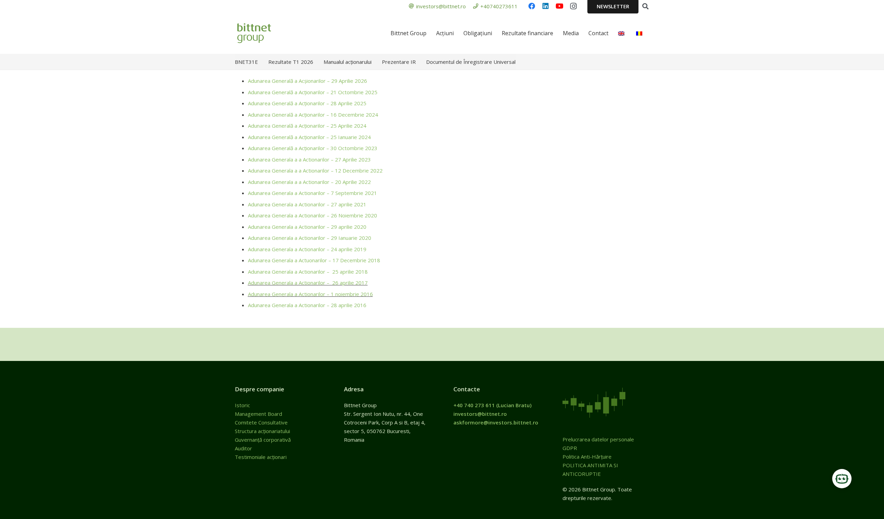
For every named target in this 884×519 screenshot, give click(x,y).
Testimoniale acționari (261, 456)
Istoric (243, 405)
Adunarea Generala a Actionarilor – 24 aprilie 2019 (307, 249)
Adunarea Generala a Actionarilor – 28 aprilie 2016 (307, 305)
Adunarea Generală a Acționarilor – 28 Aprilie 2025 (307, 103)
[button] (645, 6)
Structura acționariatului (262, 431)
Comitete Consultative (261, 422)
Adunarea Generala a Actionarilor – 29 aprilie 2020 (307, 226)
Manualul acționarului (348, 61)
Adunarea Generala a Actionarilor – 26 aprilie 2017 (308, 282)
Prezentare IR (399, 61)
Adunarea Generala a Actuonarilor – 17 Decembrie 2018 (314, 260)
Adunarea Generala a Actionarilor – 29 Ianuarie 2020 (309, 237)
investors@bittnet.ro (480, 413)
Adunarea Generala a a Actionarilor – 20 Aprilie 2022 (309, 181)
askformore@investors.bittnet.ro (495, 422)
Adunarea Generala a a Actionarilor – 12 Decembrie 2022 (315, 170)
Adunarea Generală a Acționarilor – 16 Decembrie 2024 (313, 114)
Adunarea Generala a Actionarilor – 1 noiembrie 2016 (310, 294)
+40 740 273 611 (474, 405)
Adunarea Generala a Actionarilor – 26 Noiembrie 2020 (312, 215)
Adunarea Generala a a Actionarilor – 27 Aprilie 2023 (309, 159)
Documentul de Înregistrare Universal (471, 61)
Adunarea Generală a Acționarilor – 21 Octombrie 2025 (312, 92)
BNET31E (246, 61)
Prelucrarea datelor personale (598, 439)
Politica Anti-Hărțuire (587, 456)
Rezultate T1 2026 (290, 61)
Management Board (259, 413)
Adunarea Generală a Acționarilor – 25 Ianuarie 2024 (309, 137)
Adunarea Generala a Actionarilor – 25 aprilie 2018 (308, 271)
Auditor (243, 448)
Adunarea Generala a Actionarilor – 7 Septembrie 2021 (312, 192)
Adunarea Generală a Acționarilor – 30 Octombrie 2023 (312, 148)
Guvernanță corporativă (263, 439)
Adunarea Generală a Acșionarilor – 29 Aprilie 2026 (307, 80)
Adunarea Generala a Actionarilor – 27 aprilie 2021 (307, 204)
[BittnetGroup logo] (263, 33)
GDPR (570, 447)
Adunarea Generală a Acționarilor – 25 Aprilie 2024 (307, 125)
